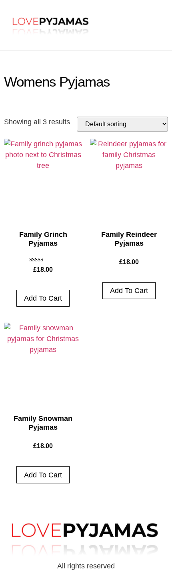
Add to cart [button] (43, 298)
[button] (141, 22)
